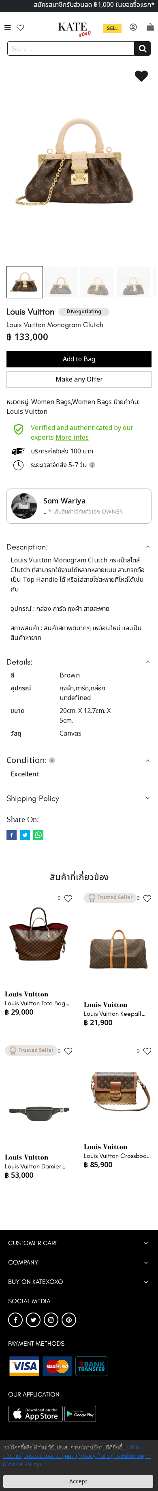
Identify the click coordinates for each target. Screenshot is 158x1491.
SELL (112, 28)
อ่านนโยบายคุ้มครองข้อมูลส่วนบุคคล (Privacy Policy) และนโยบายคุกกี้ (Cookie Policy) (77, 1456)
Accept (78, 1481)
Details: (19, 662)
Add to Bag (79, 359)
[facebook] (11, 835)
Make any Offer (79, 379)
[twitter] (25, 835)
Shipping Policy (32, 798)
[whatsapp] (38, 835)
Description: (27, 547)
